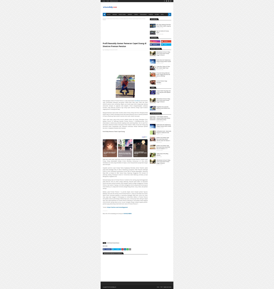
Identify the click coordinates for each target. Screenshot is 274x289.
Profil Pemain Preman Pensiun (113, 18)
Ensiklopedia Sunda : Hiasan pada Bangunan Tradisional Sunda (163, 132)
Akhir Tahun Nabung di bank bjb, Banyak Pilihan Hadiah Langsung (163, 25)
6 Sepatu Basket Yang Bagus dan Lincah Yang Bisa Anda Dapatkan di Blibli (163, 92)
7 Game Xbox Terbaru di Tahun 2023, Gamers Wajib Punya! (163, 67)
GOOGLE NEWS (128, 213)
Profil (108, 1)
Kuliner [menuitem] (157, 14)
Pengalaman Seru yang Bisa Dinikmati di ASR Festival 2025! (163, 107)
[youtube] (166, 1)
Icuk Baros (137, 100)
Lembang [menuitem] (130, 14)
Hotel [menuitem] (162, 14)
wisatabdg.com (107, 49)
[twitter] (170, 1)
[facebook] (168, 1)
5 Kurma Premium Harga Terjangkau (161, 81)
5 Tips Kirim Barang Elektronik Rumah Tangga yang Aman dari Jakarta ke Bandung (163, 74)
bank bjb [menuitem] (115, 14)
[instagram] (164, 1)
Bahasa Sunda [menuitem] (122, 14)
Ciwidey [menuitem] (136, 14)
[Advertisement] (125, 31)
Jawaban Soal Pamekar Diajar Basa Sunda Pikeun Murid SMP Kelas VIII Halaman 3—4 (163, 147)
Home (104, 1)
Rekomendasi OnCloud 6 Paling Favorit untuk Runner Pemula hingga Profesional (163, 53)
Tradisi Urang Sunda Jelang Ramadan (162, 154)
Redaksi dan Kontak (114, 1)
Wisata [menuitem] (108, 14)
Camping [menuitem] (151, 14)
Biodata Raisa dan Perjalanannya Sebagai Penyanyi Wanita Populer (163, 60)
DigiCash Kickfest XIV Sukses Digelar (162, 31)
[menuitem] (104, 14)
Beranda (104, 18)
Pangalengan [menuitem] (143, 14)
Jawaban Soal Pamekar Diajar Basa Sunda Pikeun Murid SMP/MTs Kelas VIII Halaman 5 (163, 139)
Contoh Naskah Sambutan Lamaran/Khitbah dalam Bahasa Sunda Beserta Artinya (163, 118)
